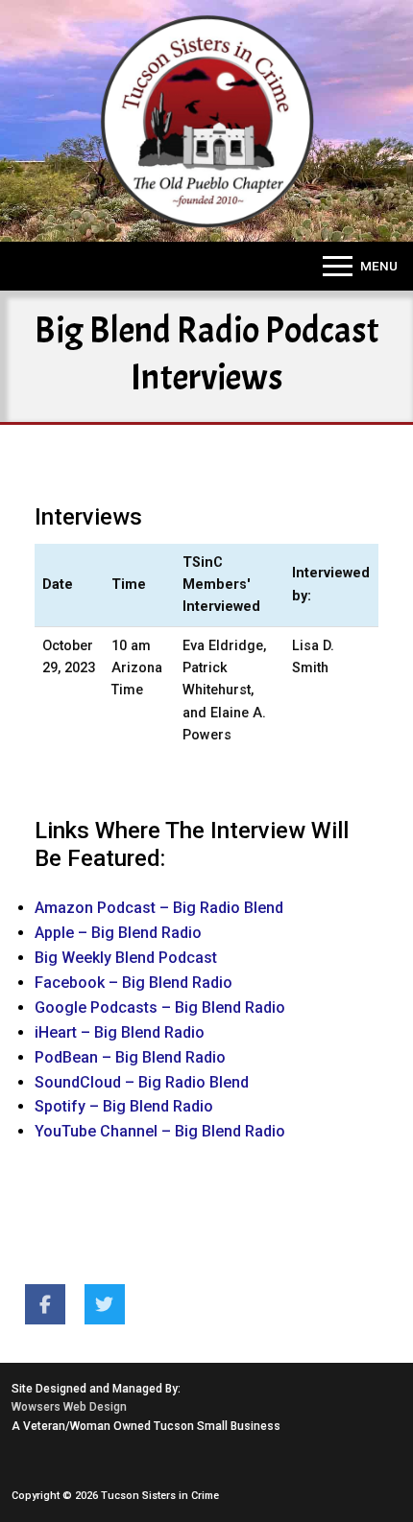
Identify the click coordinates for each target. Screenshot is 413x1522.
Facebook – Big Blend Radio (133, 982)
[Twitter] (105, 1304)
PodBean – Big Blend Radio (130, 1057)
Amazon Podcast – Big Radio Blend (159, 908)
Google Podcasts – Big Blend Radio (160, 1007)
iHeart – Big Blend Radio (120, 1032)
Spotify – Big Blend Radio (124, 1106)
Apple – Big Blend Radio (118, 933)
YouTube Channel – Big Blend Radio (160, 1131)
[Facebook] (45, 1304)
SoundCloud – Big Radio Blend (142, 1082)
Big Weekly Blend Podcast (126, 957)
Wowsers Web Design (69, 1407)
